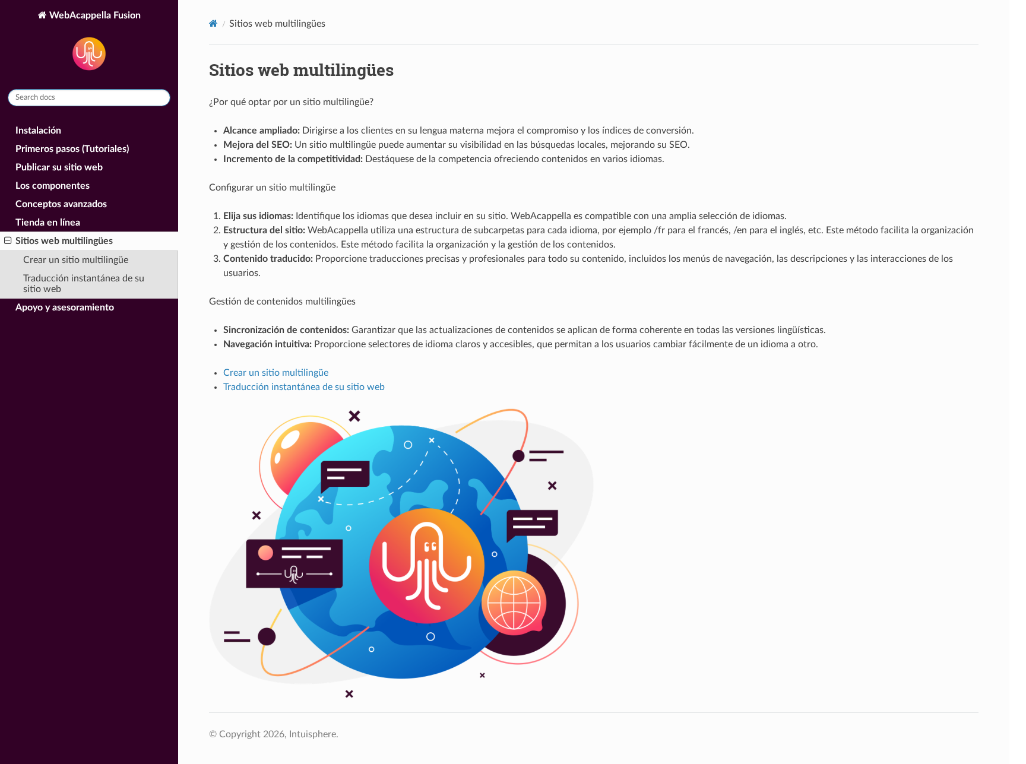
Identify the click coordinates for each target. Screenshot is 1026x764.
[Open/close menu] (8, 241)
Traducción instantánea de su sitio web (83, 284)
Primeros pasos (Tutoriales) (72, 149)
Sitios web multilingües (64, 241)
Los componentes (52, 186)
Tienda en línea (47, 222)
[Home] (213, 23)
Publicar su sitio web (59, 167)
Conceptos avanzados (61, 204)
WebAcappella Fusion (94, 15)
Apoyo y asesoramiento (64, 307)
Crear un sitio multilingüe (75, 260)
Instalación (38, 130)
